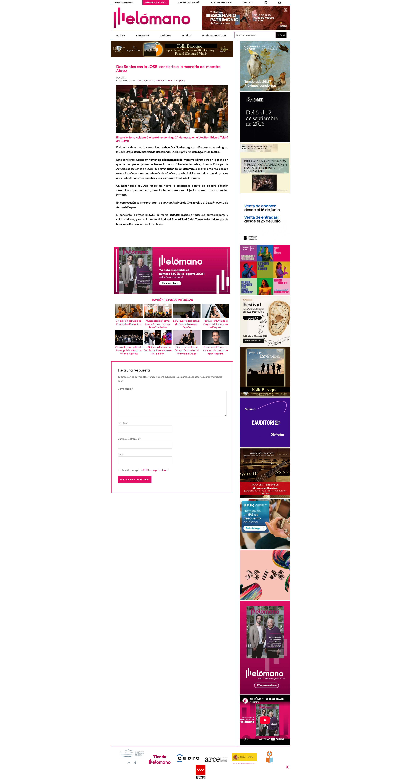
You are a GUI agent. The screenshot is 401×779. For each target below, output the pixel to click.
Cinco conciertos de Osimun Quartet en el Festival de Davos (187, 350)
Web (120, 454)
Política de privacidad (155, 470)
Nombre (123, 423)
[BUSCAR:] (255, 35)
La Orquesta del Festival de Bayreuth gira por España (186, 324)
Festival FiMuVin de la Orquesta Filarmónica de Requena (215, 324)
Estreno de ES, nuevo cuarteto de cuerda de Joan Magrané (215, 350)
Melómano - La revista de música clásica (152, 18)
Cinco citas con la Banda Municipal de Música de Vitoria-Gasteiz (128, 350)
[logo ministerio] (244, 757)
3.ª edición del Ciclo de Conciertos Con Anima (128, 322)
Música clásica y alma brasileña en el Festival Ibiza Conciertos (157, 324)
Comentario (125, 388)
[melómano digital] (265, 66)
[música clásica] (265, 524)
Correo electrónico (129, 438)
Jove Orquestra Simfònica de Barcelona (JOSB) (161, 81)
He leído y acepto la (145, 470)
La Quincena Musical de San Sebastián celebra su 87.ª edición (158, 350)
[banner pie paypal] (200, 771)
